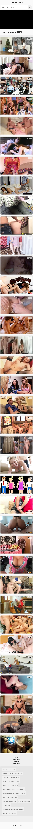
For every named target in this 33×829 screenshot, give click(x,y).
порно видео (16, 759)
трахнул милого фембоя (10, 797)
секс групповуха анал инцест (11, 781)
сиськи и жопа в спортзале (10, 785)
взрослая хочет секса (9, 769)
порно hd (16, 761)
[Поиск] (30, 7)
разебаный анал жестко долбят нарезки (14, 793)
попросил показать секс (9, 801)
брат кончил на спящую (9, 813)
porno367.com (16, 2)
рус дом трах (6, 805)
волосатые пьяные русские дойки (12, 773)
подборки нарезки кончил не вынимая (13, 789)
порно (16, 757)
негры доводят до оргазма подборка (13, 809)
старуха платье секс (24, 801)
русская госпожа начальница (11, 777)
